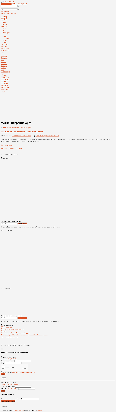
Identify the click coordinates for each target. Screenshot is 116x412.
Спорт (3, 52)
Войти (3, 374)
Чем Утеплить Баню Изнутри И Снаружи (15, 333)
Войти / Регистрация (19, 4)
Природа (4, 27)
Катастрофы (5, 39)
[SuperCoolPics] (8, 2)
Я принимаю (19, 372)
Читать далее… (6, 145)
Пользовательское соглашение (23, 372)
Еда (2, 35)
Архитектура (5, 33)
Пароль (9, 389)
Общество (4, 44)
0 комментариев (53, 136)
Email (2, 363)
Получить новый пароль (8, 401)
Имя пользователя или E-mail (11, 399)
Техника (4, 25)
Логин (3, 390)
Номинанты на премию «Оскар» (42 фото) (22, 131)
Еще (2, 31)
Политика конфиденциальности (12, 329)
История (4, 19)
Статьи (3, 29)
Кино (2, 21)
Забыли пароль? (12, 389)
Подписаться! (22, 223)
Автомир (4, 17)
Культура (4, 37)
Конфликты (5, 41)
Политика (4, 46)
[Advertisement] (58, 106)
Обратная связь (6, 327)
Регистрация (19, 410)
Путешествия (5, 50)
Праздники (5, 48)
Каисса (38, 136)
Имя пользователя (7, 361)
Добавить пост (6, 4)
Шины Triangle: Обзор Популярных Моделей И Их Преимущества (24, 335)
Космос (3, 23)
